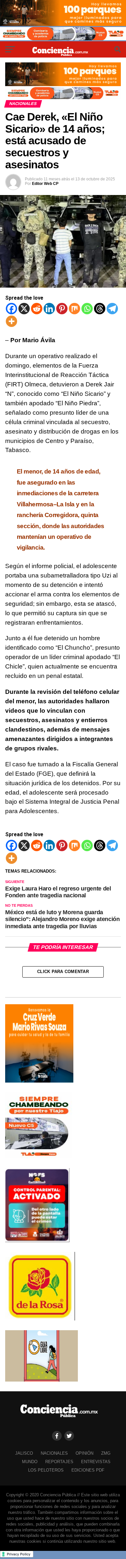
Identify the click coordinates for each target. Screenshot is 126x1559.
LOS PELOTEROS (46, 1470)
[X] (24, 308)
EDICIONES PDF (87, 1470)
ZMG (105, 1453)
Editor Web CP (45, 183)
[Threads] (99, 308)
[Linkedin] (49, 308)
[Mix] (74, 308)
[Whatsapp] (87, 308)
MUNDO (29, 1461)
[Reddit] (36, 308)
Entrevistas (95, 1461)
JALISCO (24, 1453)
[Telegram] (112, 308)
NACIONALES (54, 1453)
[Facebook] (11, 308)
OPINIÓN (84, 1453)
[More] (11, 321)
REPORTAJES (59, 1461)
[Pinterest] (62, 308)
